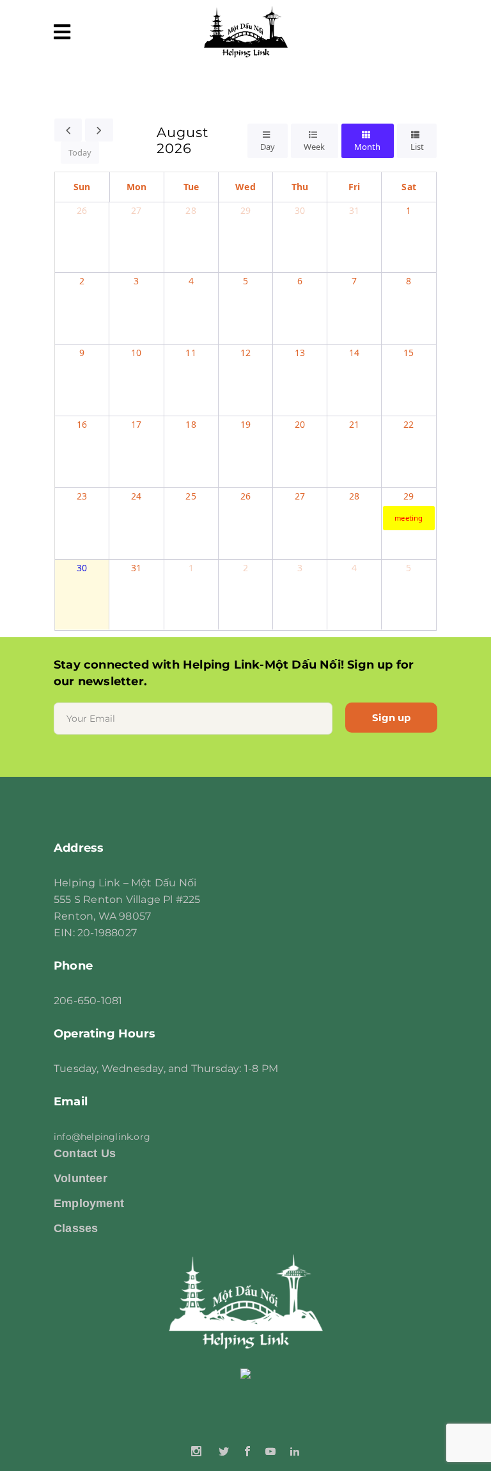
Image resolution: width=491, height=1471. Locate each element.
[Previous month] (68, 130)
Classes (76, 1228)
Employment (89, 1203)
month (367, 146)
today (79, 152)
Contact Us (85, 1153)
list (417, 146)
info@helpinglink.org (102, 1136)
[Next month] (99, 130)
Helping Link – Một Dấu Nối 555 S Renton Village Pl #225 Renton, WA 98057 (127, 899)
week (314, 146)
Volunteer (80, 1178)
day (267, 146)
